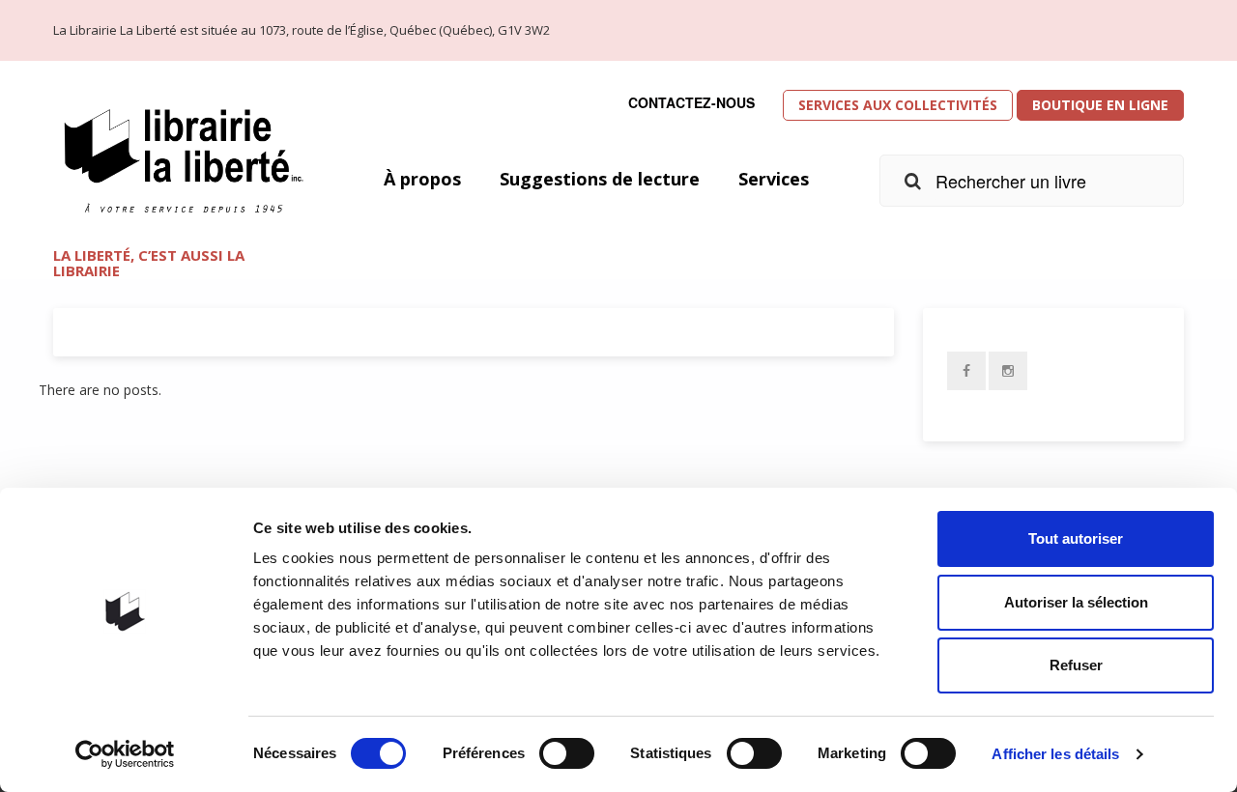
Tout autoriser (1075, 538)
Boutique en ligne (1100, 105)
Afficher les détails (1055, 754)
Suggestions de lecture (600, 178)
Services (773, 178)
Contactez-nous (691, 102)
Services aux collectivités (897, 105)
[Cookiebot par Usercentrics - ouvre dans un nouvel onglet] (125, 754)
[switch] (566, 753)
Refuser (1076, 665)
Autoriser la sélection (1076, 602)
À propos (422, 178)
